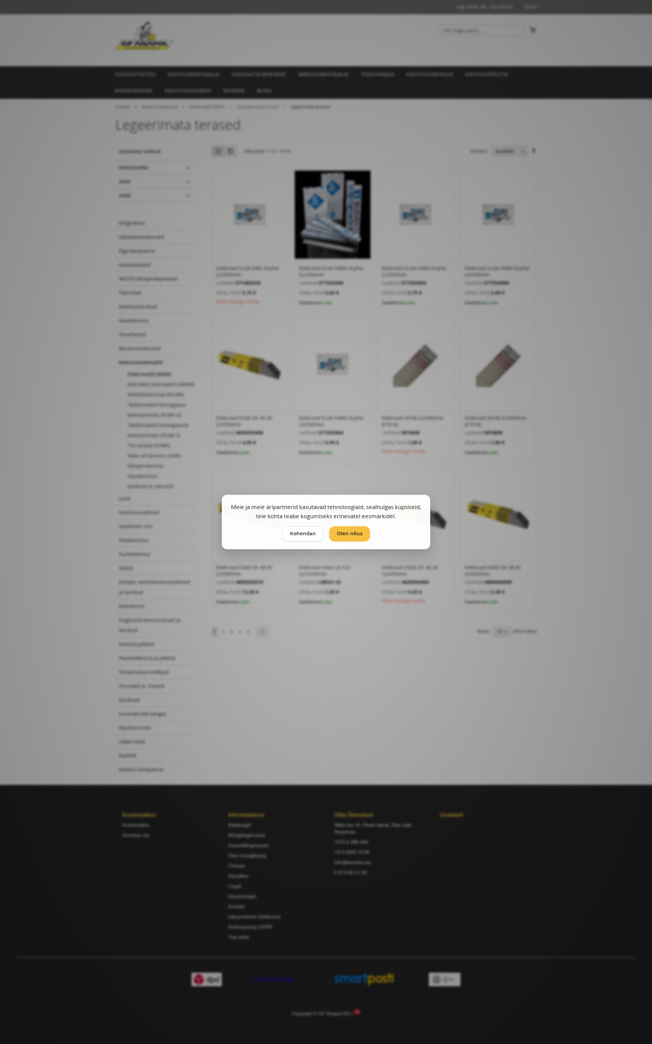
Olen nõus (349, 533)
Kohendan (303, 533)
